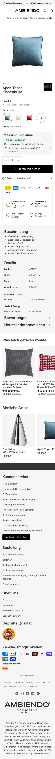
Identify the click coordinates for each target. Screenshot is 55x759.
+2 (41, 118)
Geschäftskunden (11, 615)
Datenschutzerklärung (24, 682)
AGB (38, 682)
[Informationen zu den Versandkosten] (50, 148)
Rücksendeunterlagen (13, 570)
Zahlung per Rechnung (13, 504)
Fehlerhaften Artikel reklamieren (18, 509)
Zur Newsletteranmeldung (15, 525)
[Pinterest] (38, 693)
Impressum (7, 682)
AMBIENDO (31, 675)
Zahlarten (7, 560)
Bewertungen (16, 317)
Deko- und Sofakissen (17, 18)
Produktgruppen (10, 584)
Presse (5, 600)
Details (10, 263)
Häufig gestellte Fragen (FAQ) (17, 489)
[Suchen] (10, 10)
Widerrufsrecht (30, 686)
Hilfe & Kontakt (9, 484)
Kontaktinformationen (11, 686)
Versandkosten (25, 105)
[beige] (18, 118)
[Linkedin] (33, 693)
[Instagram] (22, 693)
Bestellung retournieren (14, 515)
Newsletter (7, 605)
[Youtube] (27, 693)
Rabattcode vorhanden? (19, 178)
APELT (5, 83)
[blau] (7, 118)
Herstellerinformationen (24, 325)
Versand (46, 682)
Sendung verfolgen (12, 520)
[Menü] (3, 10)
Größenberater (9, 494)
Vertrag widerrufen (16, 537)
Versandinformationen (13, 554)
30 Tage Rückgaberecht (14, 565)
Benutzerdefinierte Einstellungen (18, 499)
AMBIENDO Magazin (12, 610)
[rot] (29, 118)
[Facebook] (17, 693)
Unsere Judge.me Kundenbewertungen (22, 530)
